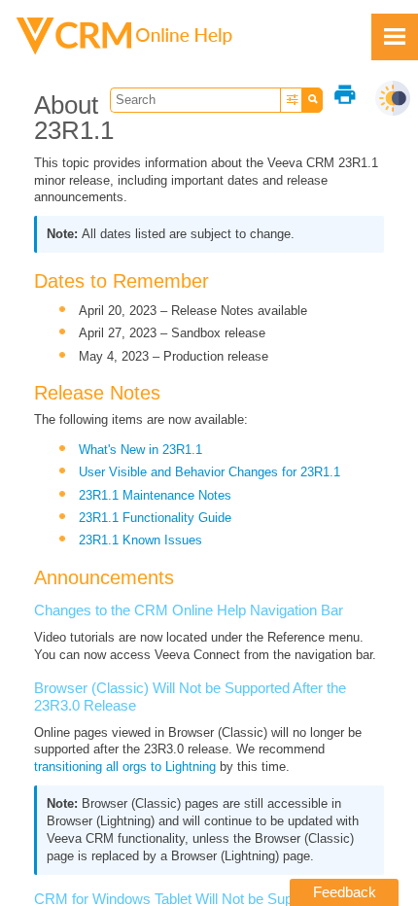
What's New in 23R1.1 (140, 449)
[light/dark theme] (392, 98)
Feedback (344, 892)
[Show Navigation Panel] (394, 37)
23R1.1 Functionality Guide (155, 517)
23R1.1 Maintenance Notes (155, 495)
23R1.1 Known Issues (140, 540)
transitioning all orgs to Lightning (125, 766)
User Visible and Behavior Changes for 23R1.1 (209, 472)
